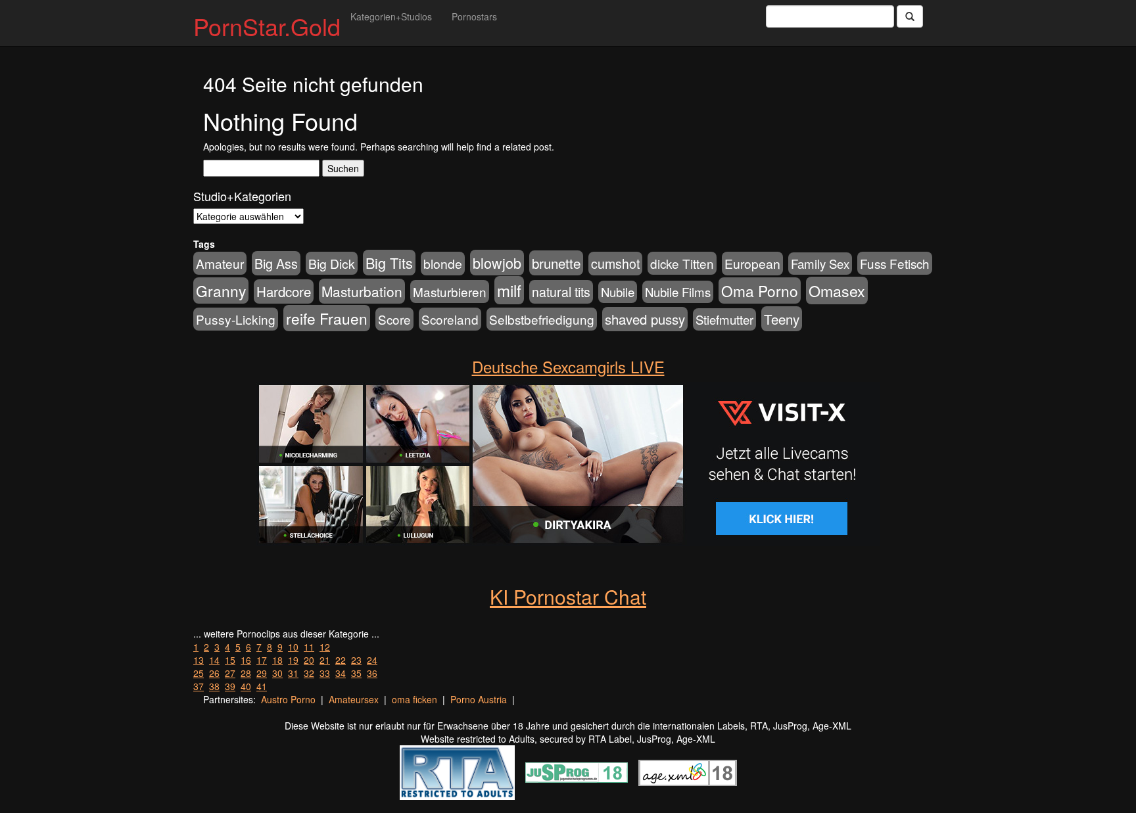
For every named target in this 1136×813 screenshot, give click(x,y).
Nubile (617, 291)
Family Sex (820, 263)
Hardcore (283, 291)
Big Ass (276, 263)
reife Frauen (326, 318)
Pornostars (474, 16)
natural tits (561, 292)
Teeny (781, 319)
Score (394, 319)
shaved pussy (645, 319)
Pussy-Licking (235, 319)
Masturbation (361, 291)
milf (509, 290)
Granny (221, 290)
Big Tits (389, 262)
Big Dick (331, 263)
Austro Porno (288, 699)
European (752, 263)
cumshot (615, 263)
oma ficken (414, 699)
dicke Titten (682, 263)
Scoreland (450, 319)
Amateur (220, 263)
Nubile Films (678, 291)
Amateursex (354, 699)
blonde (442, 263)
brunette (556, 263)
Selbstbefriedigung (541, 319)
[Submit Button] (910, 16)
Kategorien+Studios (391, 16)
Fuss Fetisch (895, 263)
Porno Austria (478, 699)
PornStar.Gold (267, 26)
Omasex (837, 290)
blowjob (497, 262)
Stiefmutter (724, 319)
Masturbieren (449, 291)
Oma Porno (759, 290)
